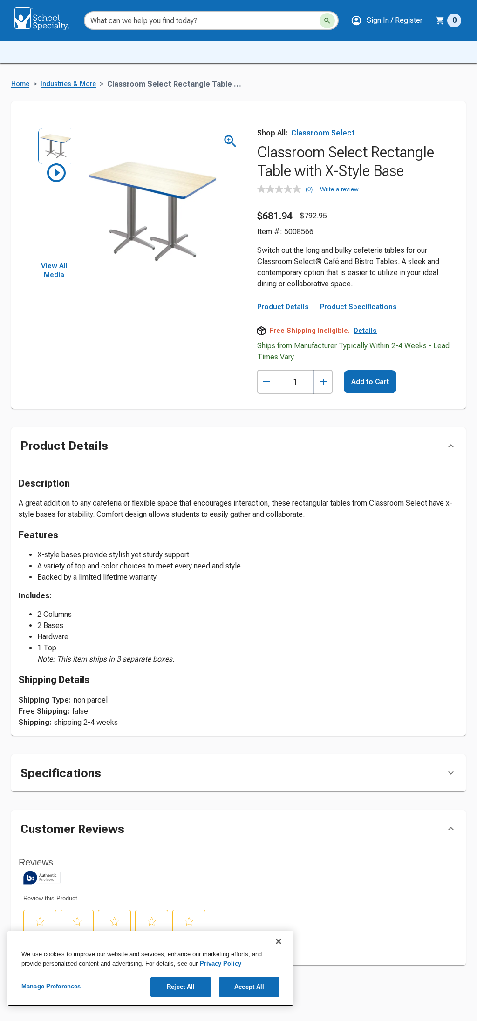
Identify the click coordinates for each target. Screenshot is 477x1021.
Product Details (283, 307)
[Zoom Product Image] (230, 141)
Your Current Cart (448, 20)
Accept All (249, 986)
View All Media (54, 270)
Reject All (181, 986)
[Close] (278, 941)
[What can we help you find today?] (327, 20)
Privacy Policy (220, 963)
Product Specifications (358, 307)
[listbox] (54, 195)
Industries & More (68, 84)
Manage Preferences (51, 986)
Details (365, 330)
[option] (54, 144)
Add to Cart (370, 382)
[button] (386, 20)
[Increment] (323, 382)
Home (20, 84)
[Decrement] (266, 382)
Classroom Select (322, 132)
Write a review (339, 189)
